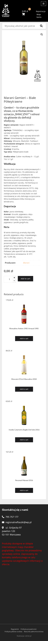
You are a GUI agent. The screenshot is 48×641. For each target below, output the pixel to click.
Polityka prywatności (28, 629)
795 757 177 (12, 516)
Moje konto (39, 15)
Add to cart (25, 278)
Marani (26, 262)
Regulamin (15, 629)
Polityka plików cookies (13, 631)
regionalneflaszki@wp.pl (19, 522)
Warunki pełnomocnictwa (33, 631)
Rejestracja (40, 11)
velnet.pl (28, 636)
